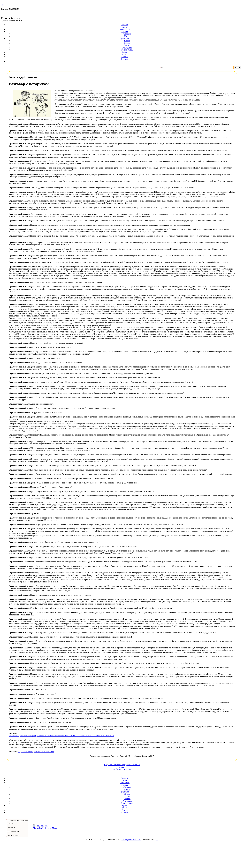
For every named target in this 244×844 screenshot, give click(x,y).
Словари (127, 34)
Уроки (124, 52)
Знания (124, 31)
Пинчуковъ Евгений (131, 839)
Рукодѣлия (127, 47)
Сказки (127, 43)
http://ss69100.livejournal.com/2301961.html (36, 751)
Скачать (124, 59)
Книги (127, 36)
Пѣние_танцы (127, 50)
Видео (124, 27)
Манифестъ (124, 29)
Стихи (127, 41)
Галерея (127, 45)
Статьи (124, 57)
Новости (124, 25)
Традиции (124, 38)
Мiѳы (124, 54)
